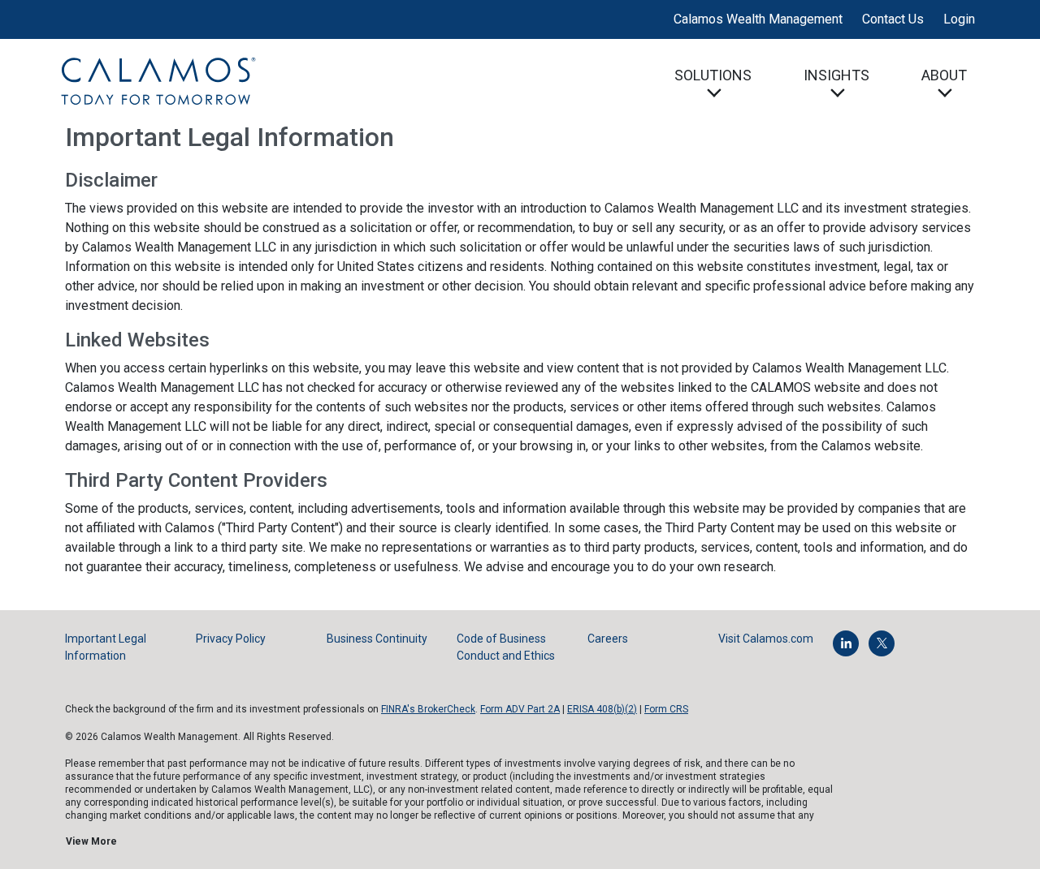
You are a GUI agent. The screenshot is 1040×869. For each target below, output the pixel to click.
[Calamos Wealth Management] (157, 80)
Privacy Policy (231, 638)
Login (959, 19)
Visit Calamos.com (765, 638)
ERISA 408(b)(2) (602, 709)
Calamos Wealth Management (758, 19)
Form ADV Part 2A (520, 709)
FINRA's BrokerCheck (428, 709)
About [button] (944, 75)
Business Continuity (377, 638)
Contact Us (893, 19)
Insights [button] (836, 75)
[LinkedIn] (846, 643)
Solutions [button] (713, 75)
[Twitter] (882, 643)
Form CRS (666, 709)
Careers (607, 638)
